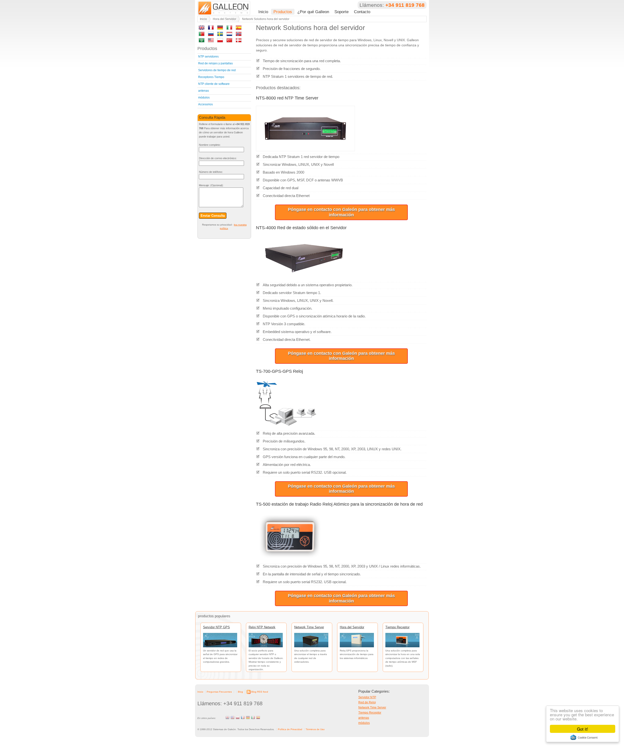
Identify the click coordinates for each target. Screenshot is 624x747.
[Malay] (211, 41)
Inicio (263, 11)
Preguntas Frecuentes (219, 691)
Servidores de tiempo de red (217, 70)
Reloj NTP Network (262, 627)
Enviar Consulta (213, 215)
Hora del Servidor (224, 19)
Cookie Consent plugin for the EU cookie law (584, 737)
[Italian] (229, 28)
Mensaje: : (211, 185)
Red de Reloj (367, 702)
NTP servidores (208, 56)
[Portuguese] (201, 34)
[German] (220, 28)
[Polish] (220, 41)
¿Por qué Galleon (313, 11)
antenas (203, 90)
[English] (201, 28)
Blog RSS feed (259, 691)
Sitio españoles (258, 717)
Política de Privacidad (290, 729)
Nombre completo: (210, 144)
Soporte (341, 11)
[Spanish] (238, 28)
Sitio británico (227, 717)
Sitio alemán (248, 717)
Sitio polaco (238, 717)
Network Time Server (309, 627)
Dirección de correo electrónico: (218, 158)
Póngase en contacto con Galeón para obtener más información (341, 212)
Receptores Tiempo (211, 77)
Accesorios (205, 104)
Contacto (362, 11)
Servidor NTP (367, 697)
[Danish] (238, 41)
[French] (211, 28)
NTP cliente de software (214, 84)
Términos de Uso (315, 729)
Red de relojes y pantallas (215, 63)
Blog (240, 691)
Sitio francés (243, 717)
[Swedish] (220, 34)
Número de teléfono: (211, 171)
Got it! (582, 729)
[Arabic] (201, 41)
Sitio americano (232, 717)
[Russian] (211, 34)
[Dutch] (229, 34)
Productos (282, 11)
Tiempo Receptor (397, 627)
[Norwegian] (238, 34)
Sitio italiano (253, 717)
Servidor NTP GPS (216, 627)
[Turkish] (229, 41)
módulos (204, 97)
